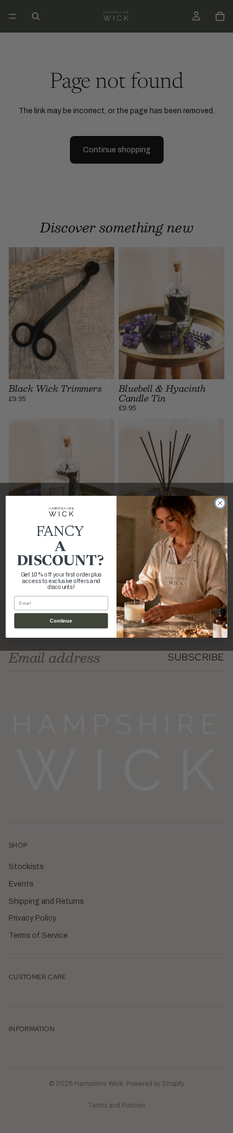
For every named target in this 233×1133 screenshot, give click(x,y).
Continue (61, 620)
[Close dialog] (220, 503)
